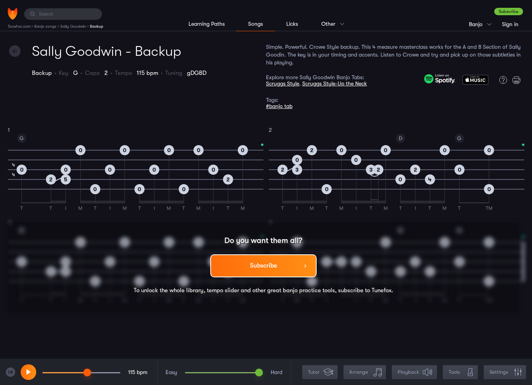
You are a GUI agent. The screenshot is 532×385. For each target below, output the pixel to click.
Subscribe (508, 11)
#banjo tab (279, 106)
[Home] (13, 14)
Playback (408, 372)
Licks (292, 24)
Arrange (358, 372)
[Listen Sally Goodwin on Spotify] (439, 78)
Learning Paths (206, 24)
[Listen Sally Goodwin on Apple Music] (475, 81)
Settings (499, 372)
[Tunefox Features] (501, 80)
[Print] (518, 80)
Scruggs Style (282, 83)
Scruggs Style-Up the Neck (334, 83)
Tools (454, 372)
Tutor (314, 372)
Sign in (510, 24)
